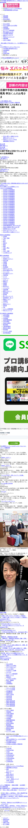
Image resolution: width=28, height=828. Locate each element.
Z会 (4, 307)
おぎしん (5, 280)
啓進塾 (5, 283)
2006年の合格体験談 (9, 222)
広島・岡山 (6, 248)
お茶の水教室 (10, 713)
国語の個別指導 (10, 701)
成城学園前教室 (7, 320)
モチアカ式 (6, 810)
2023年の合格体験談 (9, 194)
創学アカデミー (7, 291)
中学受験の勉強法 (8, 33)
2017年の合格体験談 (9, 204)
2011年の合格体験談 (8, 214)
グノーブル (6, 271)
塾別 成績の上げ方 (8, 32)
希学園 (5, 265)
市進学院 (5, 275)
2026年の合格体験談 (9, 190)
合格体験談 (6, 28)
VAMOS (5, 301)
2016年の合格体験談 (9, 206)
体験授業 (5, 16)
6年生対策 (9, 696)
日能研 (5, 262)
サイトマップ (22, 790)
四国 (4, 249)
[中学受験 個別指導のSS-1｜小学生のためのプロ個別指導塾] (14, 2)
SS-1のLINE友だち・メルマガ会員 (16, 739)
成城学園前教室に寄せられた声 (12, 225)
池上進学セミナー (8, 273)
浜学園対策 (9, 691)
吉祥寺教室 (6, 315)
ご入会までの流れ (11, 678)
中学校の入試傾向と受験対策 (14, 744)
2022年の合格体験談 (9, 196)
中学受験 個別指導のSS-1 (10, 48)
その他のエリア (7, 252)
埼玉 (4, 239)
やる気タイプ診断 (11, 670)
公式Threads (9, 756)
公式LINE (9, 748)
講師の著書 (15, 785)
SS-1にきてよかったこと (10, 230)
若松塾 (5, 305)
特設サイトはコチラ (5, 620)
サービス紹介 (10, 669)
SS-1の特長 (6, 19)
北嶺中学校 (6, 53)
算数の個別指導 (10, 702)
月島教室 (8, 712)
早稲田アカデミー (8, 259)
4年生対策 (9, 699)
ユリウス (5, 302)
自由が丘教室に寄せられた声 (11, 227)
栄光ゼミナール (7, 268)
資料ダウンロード (8, 35)
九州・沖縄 (6, 251)
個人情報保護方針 (5, 788)
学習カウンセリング (8, 37)
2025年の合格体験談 (9, 191)
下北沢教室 (6, 316)
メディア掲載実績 (5, 785)
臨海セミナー (7, 304)
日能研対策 (9, 693)
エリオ (5, 276)
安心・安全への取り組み (10, 790)
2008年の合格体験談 (9, 219)
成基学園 (5, 289)
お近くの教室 (7, 40)
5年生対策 (9, 697)
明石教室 (5, 329)
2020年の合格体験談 (9, 199)
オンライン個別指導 (8, 30)
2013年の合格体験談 (9, 211)
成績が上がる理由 (11, 665)
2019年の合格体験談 (9, 201)
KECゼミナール (7, 310)
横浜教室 (5, 324)
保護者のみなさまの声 (9, 228)
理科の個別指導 (10, 704)
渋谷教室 (5, 318)
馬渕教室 (5, 267)
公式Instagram (10, 755)
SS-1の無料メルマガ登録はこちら (9, 186)
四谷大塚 (5, 260)
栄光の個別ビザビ (8, 270)
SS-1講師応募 (4, 786)
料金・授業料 (10, 680)
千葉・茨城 (6, 238)
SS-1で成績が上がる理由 (10, 25)
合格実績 (5, 17)
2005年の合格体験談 (9, 224)
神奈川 (5, 243)
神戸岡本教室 (7, 333)
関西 (4, 246)
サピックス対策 (10, 688)
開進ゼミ (5, 281)
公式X (8, 751)
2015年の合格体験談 (9, 207)
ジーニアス (6, 288)
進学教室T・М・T (8, 297)
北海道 (5, 51)
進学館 (5, 294)
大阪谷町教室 (7, 326)
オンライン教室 (7, 331)
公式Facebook (10, 758)
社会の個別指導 (10, 706)
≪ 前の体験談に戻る (6, 101)
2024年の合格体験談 (9, 193)
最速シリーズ (10, 675)
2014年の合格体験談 (9, 209)
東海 (4, 244)
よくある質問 (10, 782)
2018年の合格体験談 (9, 202)
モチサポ (8, 672)
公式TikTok (9, 760)
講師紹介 (8, 677)
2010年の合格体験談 (9, 215)
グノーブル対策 (10, 689)
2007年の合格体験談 (9, 220)
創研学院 (5, 293)
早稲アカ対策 (10, 694)
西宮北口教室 (7, 328)
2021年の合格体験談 (9, 198)
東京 (4, 241)
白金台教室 (6, 321)
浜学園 (5, 263)
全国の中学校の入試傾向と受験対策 (10, 102)
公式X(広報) (9, 753)
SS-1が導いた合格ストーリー (11, 232)
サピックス (6, 257)
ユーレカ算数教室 (8, 309)
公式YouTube (10, 750)
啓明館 (5, 284)
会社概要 (22, 785)
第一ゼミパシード (8, 296)
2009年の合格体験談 (9, 217)
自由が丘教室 (7, 323)
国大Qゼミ (6, 286)
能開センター (7, 299)
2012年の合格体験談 (9, 212)
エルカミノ (6, 278)
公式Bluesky (9, 761)
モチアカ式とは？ (11, 667)
